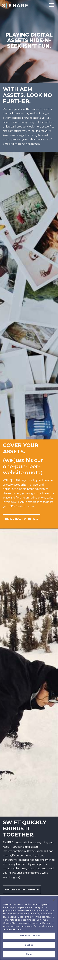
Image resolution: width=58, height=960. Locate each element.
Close (29, 954)
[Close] (54, 899)
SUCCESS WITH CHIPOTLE (22, 889)
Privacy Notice (12, 929)
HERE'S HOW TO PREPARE (21, 518)
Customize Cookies (29, 935)
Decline (29, 945)
